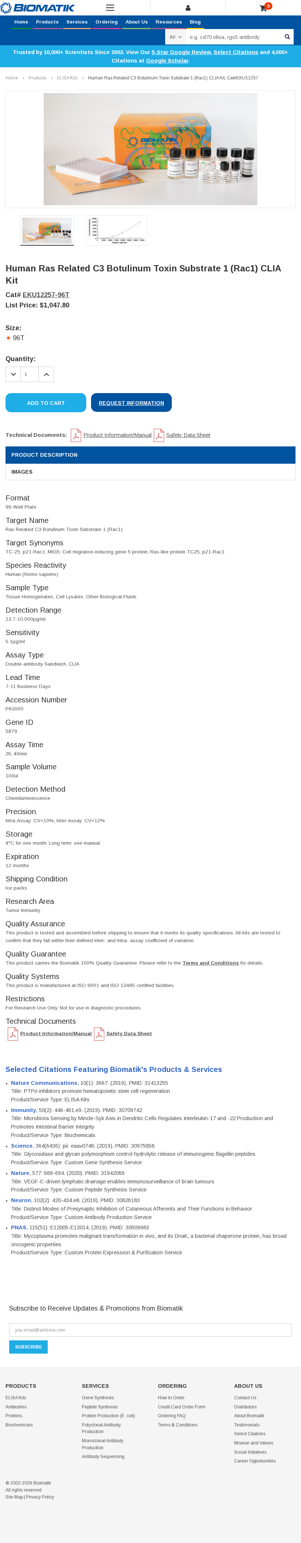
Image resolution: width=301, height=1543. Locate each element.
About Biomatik (249, 1415)
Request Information (131, 403)
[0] (263, 8)
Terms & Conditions (177, 1425)
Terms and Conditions (210, 963)
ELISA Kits (67, 78)
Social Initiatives (250, 1452)
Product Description (44, 455)
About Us (137, 22)
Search (287, 36)
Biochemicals (19, 1425)
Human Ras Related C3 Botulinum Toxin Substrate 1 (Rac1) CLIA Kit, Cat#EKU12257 (173, 78)
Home (21, 22)
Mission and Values (253, 1443)
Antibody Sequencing (103, 1456)
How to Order (171, 1397)
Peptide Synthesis (99, 1407)
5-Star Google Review (181, 52)
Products (47, 22)
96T (19, 338)
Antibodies (16, 1407)
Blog (195, 22)
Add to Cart (46, 403)
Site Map (14, 1497)
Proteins (14, 1415)
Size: (13, 328)
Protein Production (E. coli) (108, 1415)
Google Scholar (167, 60)
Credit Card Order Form (182, 1407)
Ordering (106, 22)
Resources (169, 22)
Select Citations (236, 52)
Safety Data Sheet (188, 435)
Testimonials (247, 1425)
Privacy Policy (40, 1497)
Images (22, 472)
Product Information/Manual (117, 435)
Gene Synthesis (98, 1397)
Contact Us (245, 1397)
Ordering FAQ (172, 1415)
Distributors (245, 1407)
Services (77, 22)
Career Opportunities (255, 1461)
